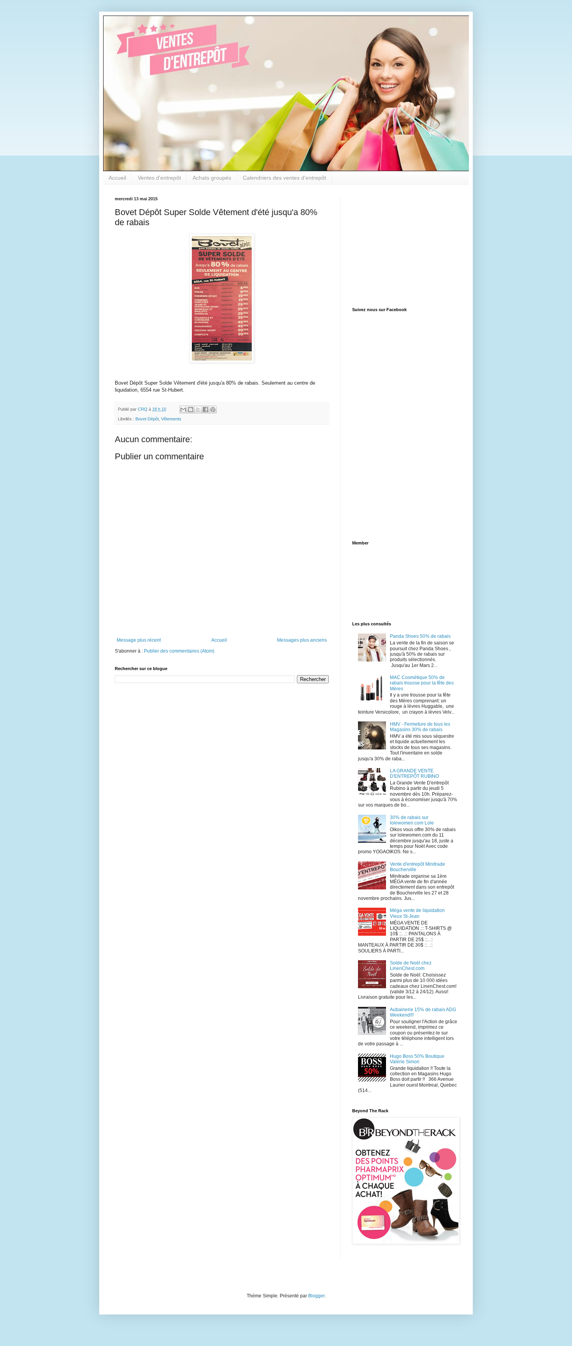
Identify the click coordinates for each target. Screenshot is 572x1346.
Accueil (117, 178)
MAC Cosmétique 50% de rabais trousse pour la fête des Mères (422, 683)
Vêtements (171, 419)
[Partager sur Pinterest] (213, 409)
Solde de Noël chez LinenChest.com (411, 965)
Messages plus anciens (302, 640)
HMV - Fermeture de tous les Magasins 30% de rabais (420, 726)
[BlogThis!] (191, 409)
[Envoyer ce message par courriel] (183, 409)
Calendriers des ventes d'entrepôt (284, 178)
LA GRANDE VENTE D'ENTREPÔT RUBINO (414, 773)
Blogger (316, 1296)
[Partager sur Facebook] (205, 409)
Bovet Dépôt (147, 419)
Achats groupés (212, 178)
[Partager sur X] (198, 409)
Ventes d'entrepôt (159, 178)
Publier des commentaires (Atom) (179, 651)
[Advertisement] (400, 245)
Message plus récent (139, 640)
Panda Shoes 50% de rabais (420, 636)
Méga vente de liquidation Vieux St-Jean (417, 913)
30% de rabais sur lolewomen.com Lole (412, 820)
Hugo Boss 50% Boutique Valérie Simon (417, 1059)
